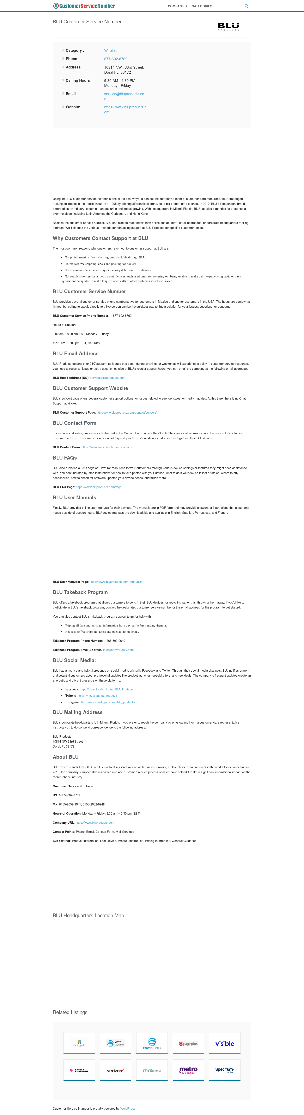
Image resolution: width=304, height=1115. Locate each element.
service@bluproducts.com (124, 96)
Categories (202, 6)
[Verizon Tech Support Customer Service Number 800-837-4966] (115, 1070)
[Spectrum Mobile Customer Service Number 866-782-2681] (224, 1070)
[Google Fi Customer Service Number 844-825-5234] (79, 1043)
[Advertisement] (198, 77)
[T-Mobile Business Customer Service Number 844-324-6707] (79, 1070)
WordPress (128, 1108)
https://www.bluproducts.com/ (125, 109)
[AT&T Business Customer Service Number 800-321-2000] (115, 1043)
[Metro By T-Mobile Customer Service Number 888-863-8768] (188, 1070)
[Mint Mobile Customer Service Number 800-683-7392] (152, 1070)
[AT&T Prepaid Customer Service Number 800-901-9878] (152, 1043)
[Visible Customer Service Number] (224, 1043)
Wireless (111, 50)
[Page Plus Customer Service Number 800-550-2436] (188, 1043)
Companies (177, 6)
